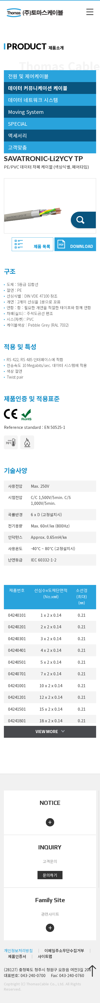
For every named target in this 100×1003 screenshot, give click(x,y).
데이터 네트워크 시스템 (33, 99)
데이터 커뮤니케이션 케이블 (38, 87)
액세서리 (17, 135)
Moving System (26, 111)
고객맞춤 (17, 147)
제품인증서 (17, 956)
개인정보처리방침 (18, 950)
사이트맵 (45, 956)
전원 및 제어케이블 (28, 76)
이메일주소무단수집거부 (64, 950)
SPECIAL (17, 123)
